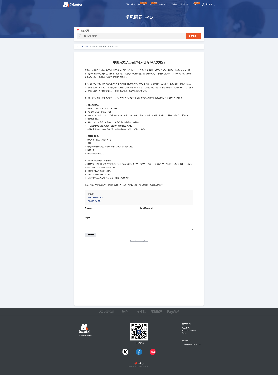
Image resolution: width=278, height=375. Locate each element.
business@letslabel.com (191, 344)
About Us (186, 328)
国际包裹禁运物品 (94, 201)
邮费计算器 (163, 4)
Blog (184, 333)
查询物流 (173, 4)
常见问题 (184, 4)
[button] (208, 4)
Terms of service (189, 330)
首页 (77, 47)
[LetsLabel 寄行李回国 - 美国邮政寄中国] (73, 3)
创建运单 (129, 4)
